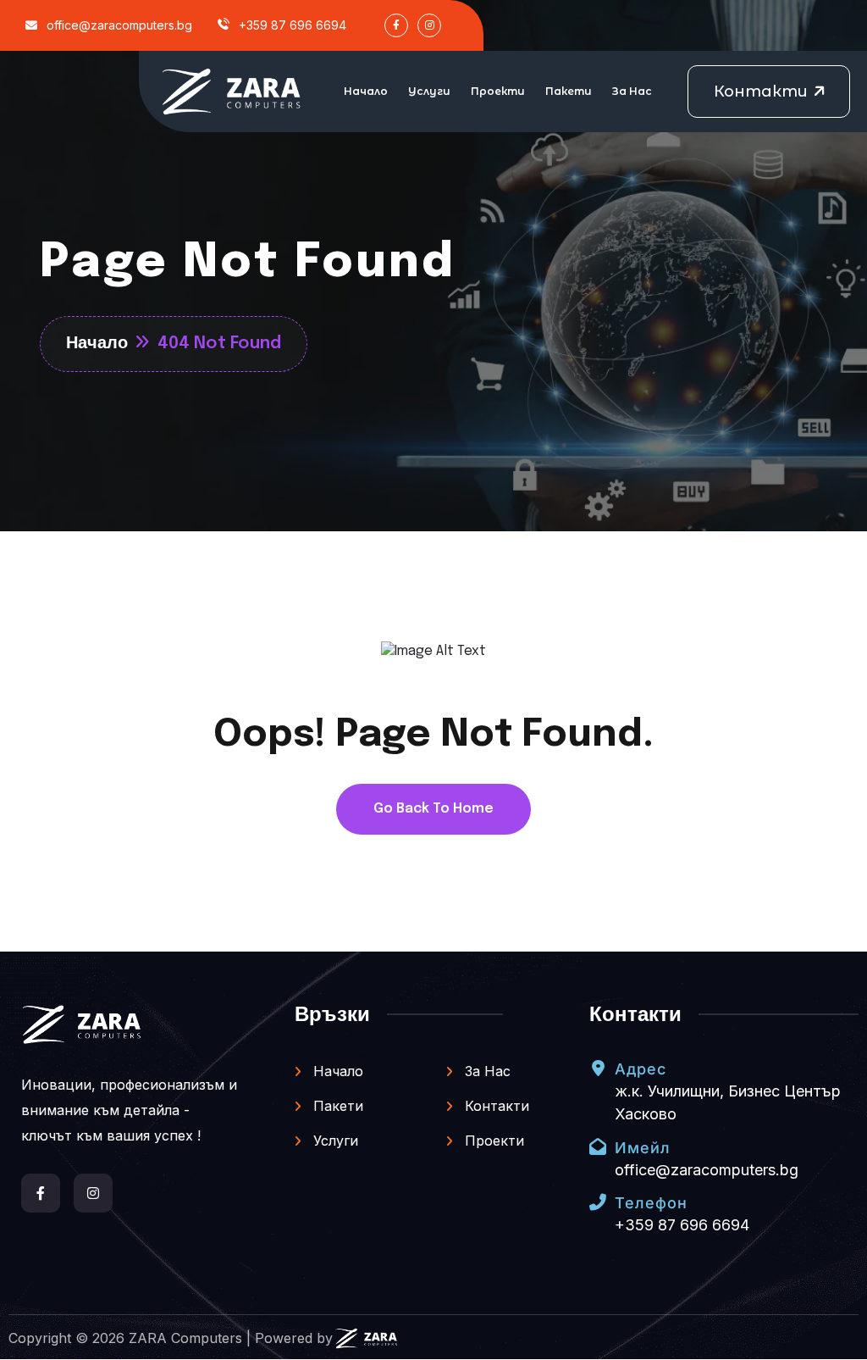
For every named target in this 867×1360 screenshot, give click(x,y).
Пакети (568, 91)
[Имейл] (597, 1146)
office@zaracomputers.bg (117, 25)
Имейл (643, 1148)
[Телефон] (597, 1202)
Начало (366, 91)
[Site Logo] (232, 91)
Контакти (495, 1105)
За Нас (632, 91)
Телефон (651, 1203)
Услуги (429, 91)
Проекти (498, 91)
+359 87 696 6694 (290, 25)
